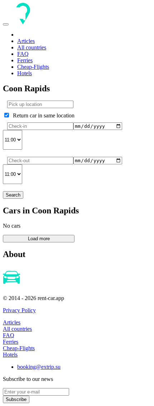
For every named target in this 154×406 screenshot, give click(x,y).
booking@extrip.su (39, 367)
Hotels (24, 73)
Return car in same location (42, 115)
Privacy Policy (19, 310)
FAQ (23, 54)
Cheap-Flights (33, 67)
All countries (31, 47)
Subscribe (16, 399)
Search (13, 195)
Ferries (25, 60)
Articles (26, 41)
